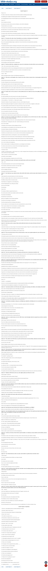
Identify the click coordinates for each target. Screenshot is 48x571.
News (34, 4)
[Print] (46, 562)
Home (2, 4)
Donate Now (44, 1)
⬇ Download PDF (44, 8)
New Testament (11, 4)
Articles (30, 4)
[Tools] (46, 565)
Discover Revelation (24, 4)
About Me (6, 4)
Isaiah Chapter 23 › (17, 8)
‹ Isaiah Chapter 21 (8, 8)
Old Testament (17, 4)
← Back (2, 8)
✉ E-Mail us (37, 1)
